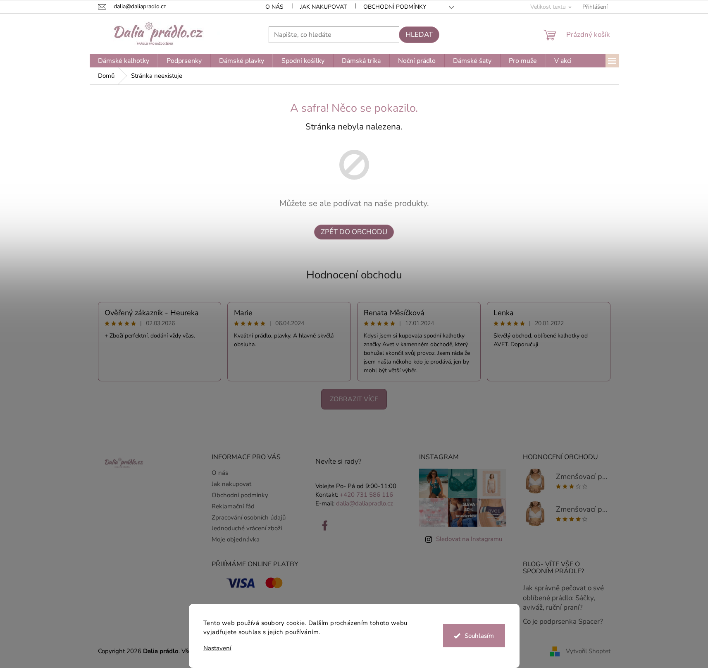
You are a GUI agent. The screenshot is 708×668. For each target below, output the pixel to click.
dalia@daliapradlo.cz (364, 503)
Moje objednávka (236, 539)
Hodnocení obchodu (354, 275)
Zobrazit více (354, 399)
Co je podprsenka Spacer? (563, 621)
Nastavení (217, 648)
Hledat (419, 34)
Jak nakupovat (323, 7)
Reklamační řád (233, 506)
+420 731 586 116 (366, 495)
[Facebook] (324, 525)
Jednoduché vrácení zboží (247, 528)
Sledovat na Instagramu (469, 539)
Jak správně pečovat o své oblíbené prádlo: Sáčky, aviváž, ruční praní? (563, 597)
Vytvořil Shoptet (588, 650)
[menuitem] (123, 60)
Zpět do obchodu (354, 232)
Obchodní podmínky (394, 7)
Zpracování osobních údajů (249, 517)
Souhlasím (479, 636)
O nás (274, 7)
